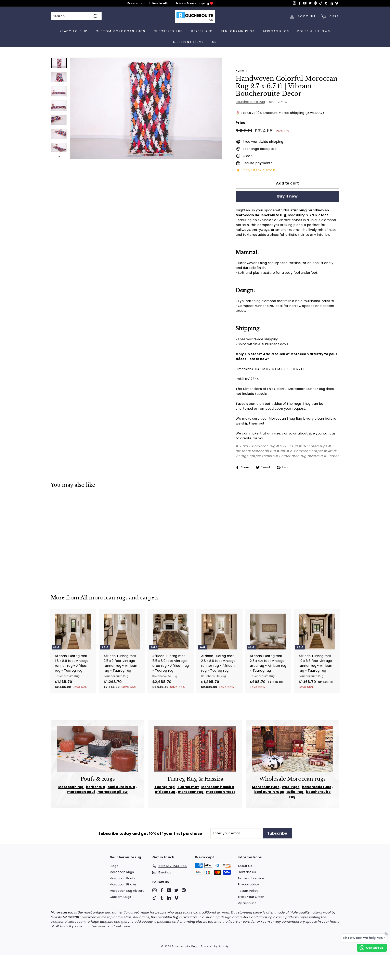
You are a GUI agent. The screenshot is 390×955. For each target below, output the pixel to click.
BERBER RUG (202, 31)
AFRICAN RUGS (276, 31)
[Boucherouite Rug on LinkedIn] (169, 897)
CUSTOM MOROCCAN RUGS (120, 31)
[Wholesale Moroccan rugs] (292, 749)
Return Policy (248, 890)
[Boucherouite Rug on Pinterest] (184, 890)
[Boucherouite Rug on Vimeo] (176, 897)
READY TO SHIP (73, 31)
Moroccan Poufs (122, 878)
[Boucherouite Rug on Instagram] (154, 890)
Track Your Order (251, 897)
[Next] (59, 155)
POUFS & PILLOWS (313, 31)
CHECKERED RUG (168, 31)
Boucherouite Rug (250, 101)
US (214, 42)
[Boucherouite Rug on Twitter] (176, 890)
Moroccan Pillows (123, 884)
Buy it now (287, 196)
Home (240, 71)
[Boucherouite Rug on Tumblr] (162, 897)
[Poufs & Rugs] (97, 749)
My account (247, 903)
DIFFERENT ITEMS (188, 42)
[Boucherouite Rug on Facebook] (162, 890)
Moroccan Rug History (127, 890)
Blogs (114, 866)
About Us (245, 866)
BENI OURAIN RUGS (238, 31)
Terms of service (251, 878)
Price (240, 122)
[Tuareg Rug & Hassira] (195, 749)
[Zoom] (146, 108)
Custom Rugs (120, 897)
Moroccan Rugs (122, 872)
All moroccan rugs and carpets (119, 598)
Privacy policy (248, 884)
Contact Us (247, 872)
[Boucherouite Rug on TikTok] (154, 897)
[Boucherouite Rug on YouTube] (169, 890)
